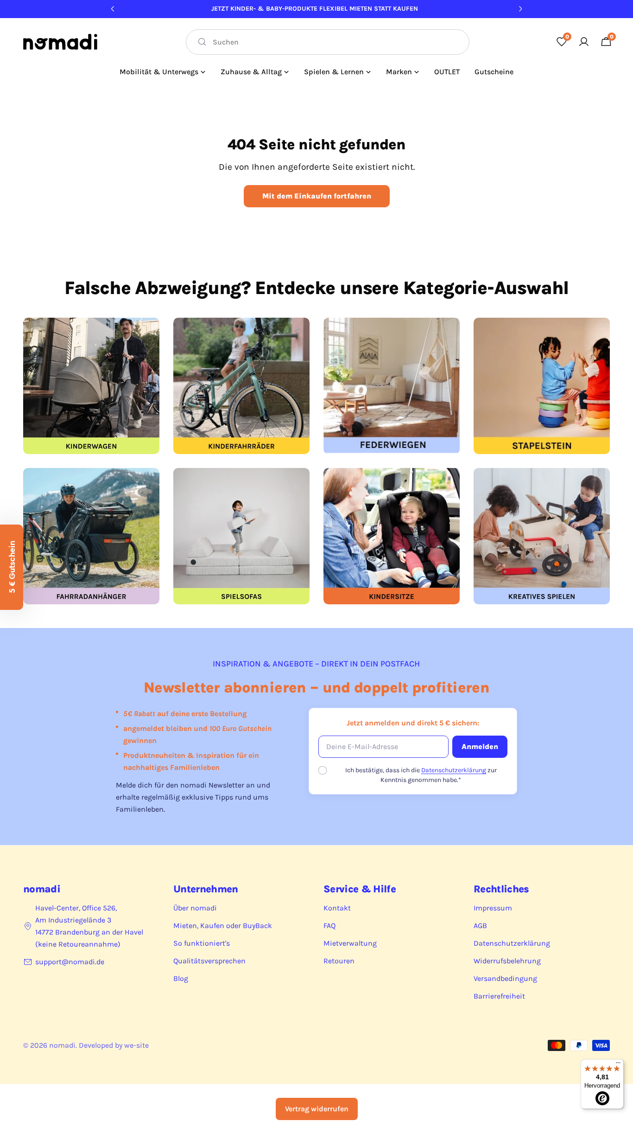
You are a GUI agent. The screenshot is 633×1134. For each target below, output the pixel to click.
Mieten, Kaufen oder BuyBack (222, 925)
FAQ (329, 925)
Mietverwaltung (350, 943)
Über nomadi (195, 907)
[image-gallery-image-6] (241, 536)
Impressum (493, 907)
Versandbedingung (505, 978)
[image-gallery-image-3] (391, 386)
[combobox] (327, 42)
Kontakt (337, 907)
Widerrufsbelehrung (507, 960)
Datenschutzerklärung (453, 770)
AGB (480, 925)
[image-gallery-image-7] (391, 536)
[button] (11, 567)
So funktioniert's (201, 943)
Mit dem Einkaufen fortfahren (316, 196)
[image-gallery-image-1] (91, 386)
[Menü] (618, 1064)
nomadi (62, 1045)
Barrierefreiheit (499, 996)
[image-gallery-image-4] (542, 386)
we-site (136, 1045)
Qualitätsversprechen (209, 960)
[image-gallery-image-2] (241, 386)
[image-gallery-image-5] (91, 536)
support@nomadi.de (69, 961)
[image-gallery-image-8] (542, 536)
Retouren (338, 960)
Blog (180, 978)
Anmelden (480, 746)
